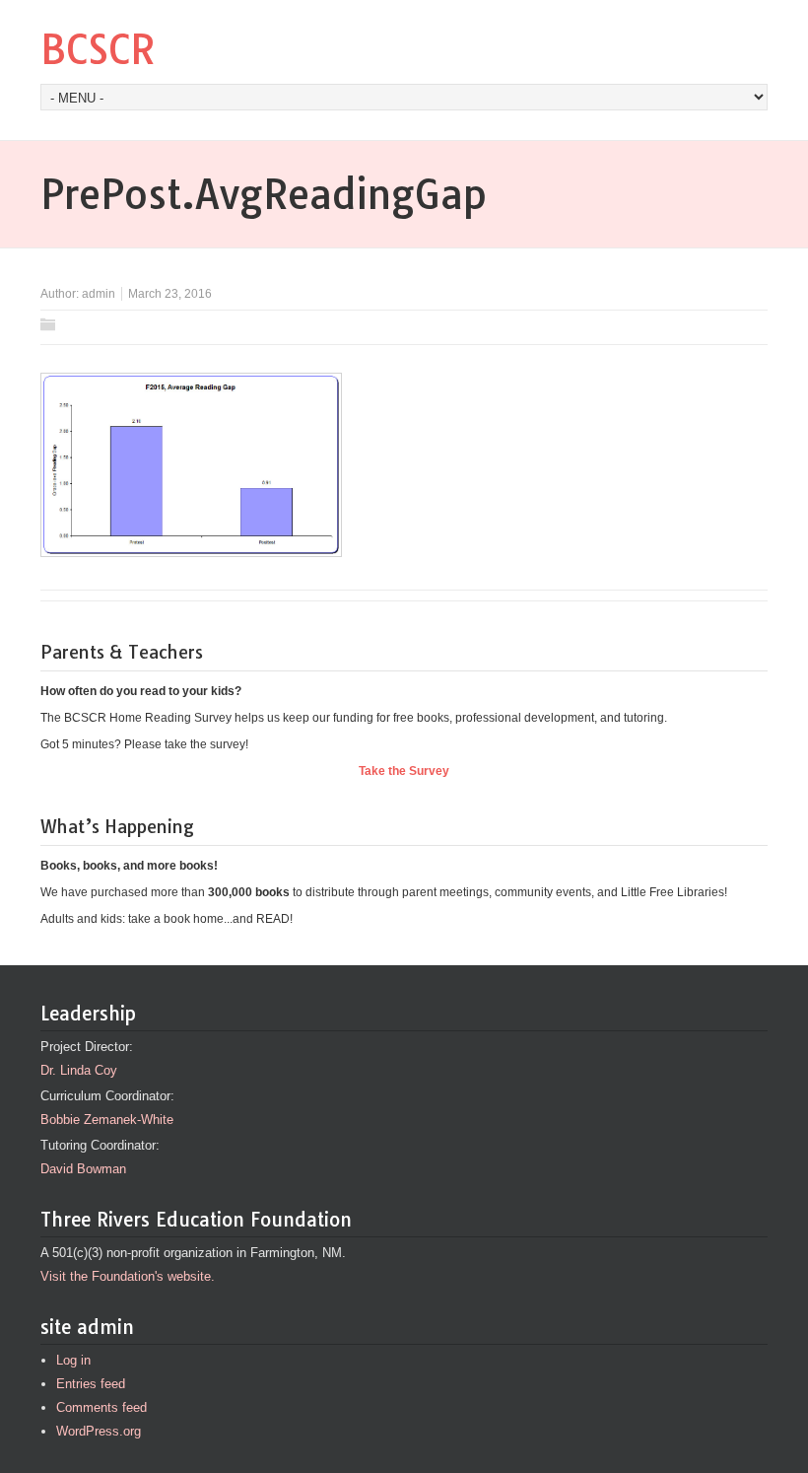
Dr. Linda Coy (78, 1070)
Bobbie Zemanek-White (106, 1119)
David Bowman (83, 1168)
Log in (73, 1360)
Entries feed (90, 1383)
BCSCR (97, 49)
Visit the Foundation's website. (127, 1276)
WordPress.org (98, 1431)
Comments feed (101, 1407)
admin (98, 294)
